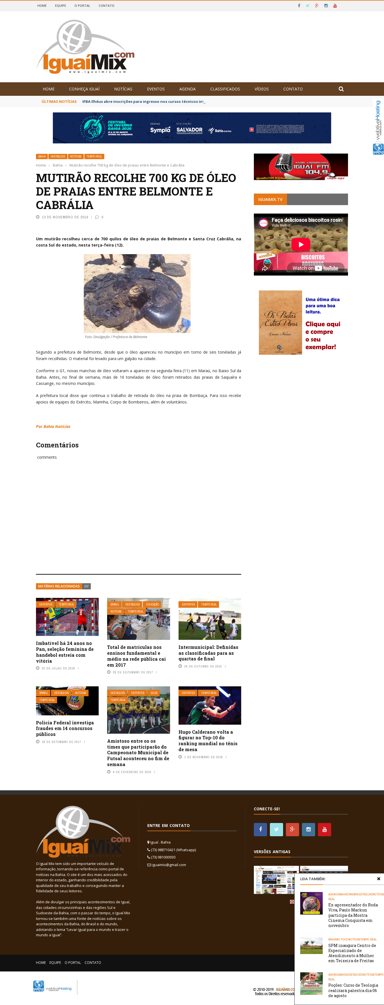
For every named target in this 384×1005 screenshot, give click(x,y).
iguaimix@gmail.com (169, 864)
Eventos (156, 89)
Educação (152, 604)
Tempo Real (94, 156)
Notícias (123, 89)
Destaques (58, 156)
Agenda (187, 89)
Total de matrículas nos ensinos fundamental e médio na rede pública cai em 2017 (136, 655)
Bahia (42, 156)
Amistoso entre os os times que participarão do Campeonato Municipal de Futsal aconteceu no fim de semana (138, 752)
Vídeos (262, 89)
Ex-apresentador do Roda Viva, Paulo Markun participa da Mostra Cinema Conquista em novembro (353, 915)
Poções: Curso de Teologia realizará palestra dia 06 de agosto (353, 990)
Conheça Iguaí (84, 89)
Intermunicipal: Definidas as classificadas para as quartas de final (208, 653)
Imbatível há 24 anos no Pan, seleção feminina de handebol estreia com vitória (65, 652)
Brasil (114, 604)
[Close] (378, 878)
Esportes (46, 604)
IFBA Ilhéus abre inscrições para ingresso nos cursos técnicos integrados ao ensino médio (167, 101)
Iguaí (154, 693)
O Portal (82, 5)
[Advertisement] (138, 523)
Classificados (225, 89)
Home (42, 5)
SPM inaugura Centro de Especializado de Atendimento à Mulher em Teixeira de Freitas (352, 953)
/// (86, 586)
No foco (342, 939)
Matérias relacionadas (59, 586)
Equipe (60, 5)
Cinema (352, 894)
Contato (106, 5)
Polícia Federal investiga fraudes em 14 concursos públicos (65, 728)
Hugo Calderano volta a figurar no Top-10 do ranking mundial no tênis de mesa (208, 740)
